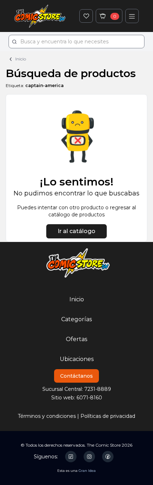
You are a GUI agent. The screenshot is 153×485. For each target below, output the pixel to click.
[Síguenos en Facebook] (108, 457)
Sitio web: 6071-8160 (76, 397)
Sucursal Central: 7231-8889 (76, 389)
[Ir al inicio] (39, 16)
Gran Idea (87, 471)
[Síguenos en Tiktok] (70, 456)
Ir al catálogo (76, 231)
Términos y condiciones (47, 416)
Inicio (20, 58)
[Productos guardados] (86, 16)
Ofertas (76, 339)
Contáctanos (76, 376)
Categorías (76, 319)
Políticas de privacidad (107, 416)
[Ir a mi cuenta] (132, 16)
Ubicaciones (77, 359)
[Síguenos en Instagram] (89, 457)
